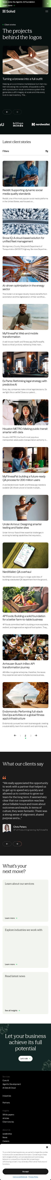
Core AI (6, 1080)
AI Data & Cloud (9, 1088)
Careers (6, 1141)
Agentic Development (12, 1084)
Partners (6, 1103)
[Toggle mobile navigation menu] (46, 11)
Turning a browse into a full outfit (22, 79)
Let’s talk (24, 1058)
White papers (8, 1114)
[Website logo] (9, 11)
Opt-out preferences (20, 1177)
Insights (6, 1111)
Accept (25, 1171)
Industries (7, 1096)
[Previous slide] (7, 112)
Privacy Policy (33, 1177)
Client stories (8, 1122)
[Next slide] (17, 843)
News (5, 1137)
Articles (6, 1118)
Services (6, 1077)
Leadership (7, 1134)
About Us (6, 1130)
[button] (47, 1147)
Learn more (7, 5)
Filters (6, 151)
